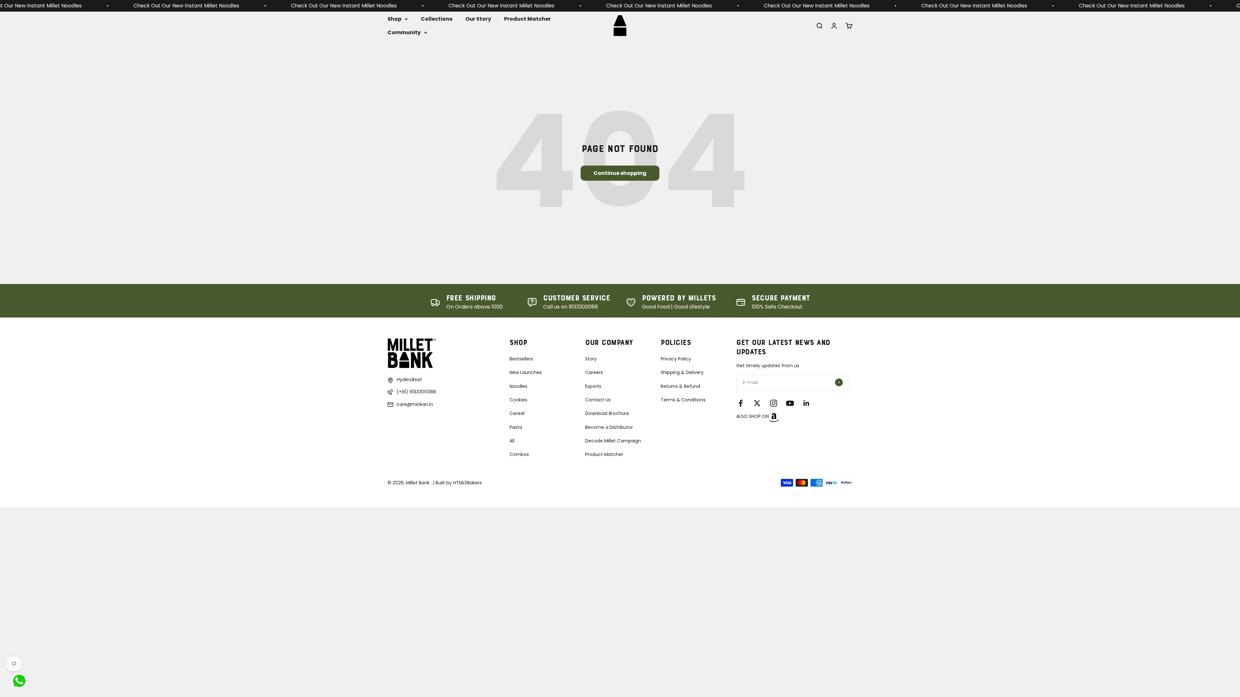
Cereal (517, 413)
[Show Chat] (20, 681)
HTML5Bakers (467, 483)
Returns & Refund (680, 386)
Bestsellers (521, 359)
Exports (593, 386)
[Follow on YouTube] (790, 403)
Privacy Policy (676, 359)
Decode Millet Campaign (613, 441)
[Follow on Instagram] (773, 403)
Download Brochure (607, 413)
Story (591, 359)
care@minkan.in (415, 404)
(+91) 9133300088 (416, 392)
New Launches (526, 372)
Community (404, 32)
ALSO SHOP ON (752, 416)
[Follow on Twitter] (757, 403)
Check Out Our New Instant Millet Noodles (116, 5)
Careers (594, 372)
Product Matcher (527, 19)
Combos (519, 454)
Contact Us (598, 400)
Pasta (516, 427)
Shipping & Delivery (682, 372)
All (512, 441)
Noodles (518, 386)
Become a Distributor (609, 427)
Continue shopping (620, 173)
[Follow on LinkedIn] (806, 403)
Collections (436, 19)
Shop (394, 19)
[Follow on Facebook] (740, 403)
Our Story (478, 19)
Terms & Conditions (683, 400)
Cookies (518, 400)
